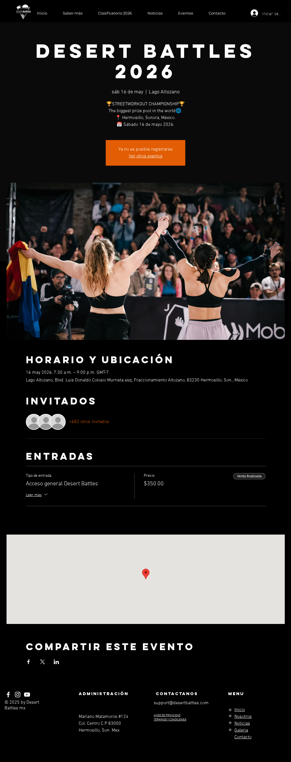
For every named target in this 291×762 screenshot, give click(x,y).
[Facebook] (8, 694)
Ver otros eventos (146, 156)
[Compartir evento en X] (42, 662)
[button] (72, 13)
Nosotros (243, 717)
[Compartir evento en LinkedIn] (56, 662)
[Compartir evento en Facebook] (28, 662)
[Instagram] (17, 694)
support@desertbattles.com (181, 703)
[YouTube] (27, 694)
